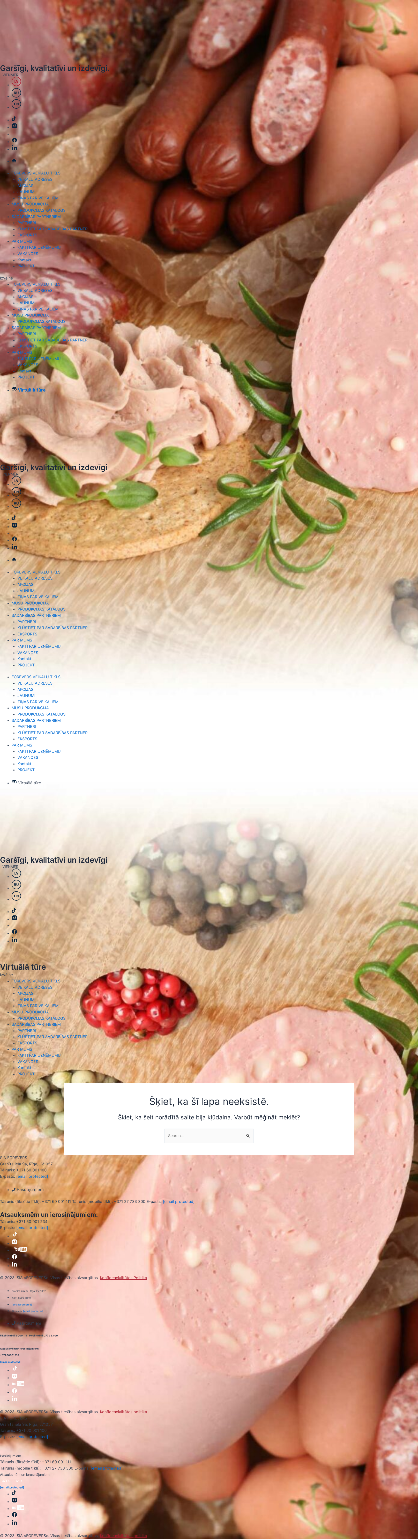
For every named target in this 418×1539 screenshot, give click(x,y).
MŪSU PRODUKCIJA (30, 204)
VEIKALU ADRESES (34, 179)
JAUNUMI (26, 191)
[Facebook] (14, 540)
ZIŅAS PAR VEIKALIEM (38, 198)
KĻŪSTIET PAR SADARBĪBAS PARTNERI (53, 228)
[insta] (14, 526)
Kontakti (24, 259)
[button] (209, 278)
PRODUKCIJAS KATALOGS (41, 210)
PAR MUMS (22, 241)
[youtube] (20, 1250)
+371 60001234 (11, 1481)
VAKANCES (27, 253)
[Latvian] (16, 484)
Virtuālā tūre (23, 967)
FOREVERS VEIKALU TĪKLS (36, 173)
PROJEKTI (26, 266)
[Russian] (16, 506)
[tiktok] (14, 518)
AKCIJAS (25, 185)
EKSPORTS (27, 235)
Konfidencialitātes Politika (123, 1277)
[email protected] (32, 1176)
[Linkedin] (14, 548)
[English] (16, 495)
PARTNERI (26, 222)
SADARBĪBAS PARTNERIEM (36, 216)
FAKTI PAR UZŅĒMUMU (39, 247)
